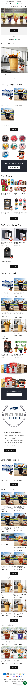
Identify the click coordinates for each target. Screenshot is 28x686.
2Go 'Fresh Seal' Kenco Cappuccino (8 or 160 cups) (19, 567)
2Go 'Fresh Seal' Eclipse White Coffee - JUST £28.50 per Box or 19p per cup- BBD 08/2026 (7, 122)
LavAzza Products (10, 450)
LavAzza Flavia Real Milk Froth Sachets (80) (6, 213)
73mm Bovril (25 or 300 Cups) (6, 613)
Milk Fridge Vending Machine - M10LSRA (20, 243)
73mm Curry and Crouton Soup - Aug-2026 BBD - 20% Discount (7, 334)
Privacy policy (6, 681)
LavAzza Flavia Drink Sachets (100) (19, 194)
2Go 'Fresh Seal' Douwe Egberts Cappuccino (7, 567)
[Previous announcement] (2, 1)
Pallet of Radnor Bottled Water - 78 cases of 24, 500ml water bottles (7, 102)
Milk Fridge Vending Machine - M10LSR (6, 243)
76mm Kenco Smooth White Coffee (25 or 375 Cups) (6, 642)
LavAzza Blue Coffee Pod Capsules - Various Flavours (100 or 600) (20, 213)
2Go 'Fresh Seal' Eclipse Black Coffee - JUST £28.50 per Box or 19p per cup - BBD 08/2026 (20, 102)
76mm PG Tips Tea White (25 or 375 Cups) (20, 661)
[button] (2, 6)
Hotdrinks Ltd (9, 679)
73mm (2, 74)
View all (14, 129)
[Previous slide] (11, 36)
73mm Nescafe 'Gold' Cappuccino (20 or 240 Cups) (20, 614)
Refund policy (22, 679)
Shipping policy (14, 683)
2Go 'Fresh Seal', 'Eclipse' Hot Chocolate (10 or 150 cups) (19, 528)
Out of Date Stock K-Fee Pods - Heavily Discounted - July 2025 (7, 355)
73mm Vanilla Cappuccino (19, 333)
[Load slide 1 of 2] (13, 36)
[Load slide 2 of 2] (15, 36)
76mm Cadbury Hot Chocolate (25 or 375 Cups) (20, 642)
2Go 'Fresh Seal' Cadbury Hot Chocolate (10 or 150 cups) (6, 542)
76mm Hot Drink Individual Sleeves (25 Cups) (6, 661)
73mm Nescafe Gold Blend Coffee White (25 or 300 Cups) (20, 595)
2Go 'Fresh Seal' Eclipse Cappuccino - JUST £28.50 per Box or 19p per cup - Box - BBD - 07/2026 (20, 314)
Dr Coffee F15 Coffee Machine (6, 261)
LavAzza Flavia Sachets (14, 395)
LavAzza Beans (14, 30)
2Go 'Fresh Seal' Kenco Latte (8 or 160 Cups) (20, 548)
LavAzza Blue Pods (14, 167)
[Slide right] (16, 78)
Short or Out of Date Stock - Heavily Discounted (19, 355)
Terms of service (13, 681)
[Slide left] (11, 78)
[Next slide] (17, 36)
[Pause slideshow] (25, 36)
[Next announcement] (25, 1)
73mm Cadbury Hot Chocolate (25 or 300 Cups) (7, 595)
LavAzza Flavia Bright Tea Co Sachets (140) (6, 194)
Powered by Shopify (15, 679)
